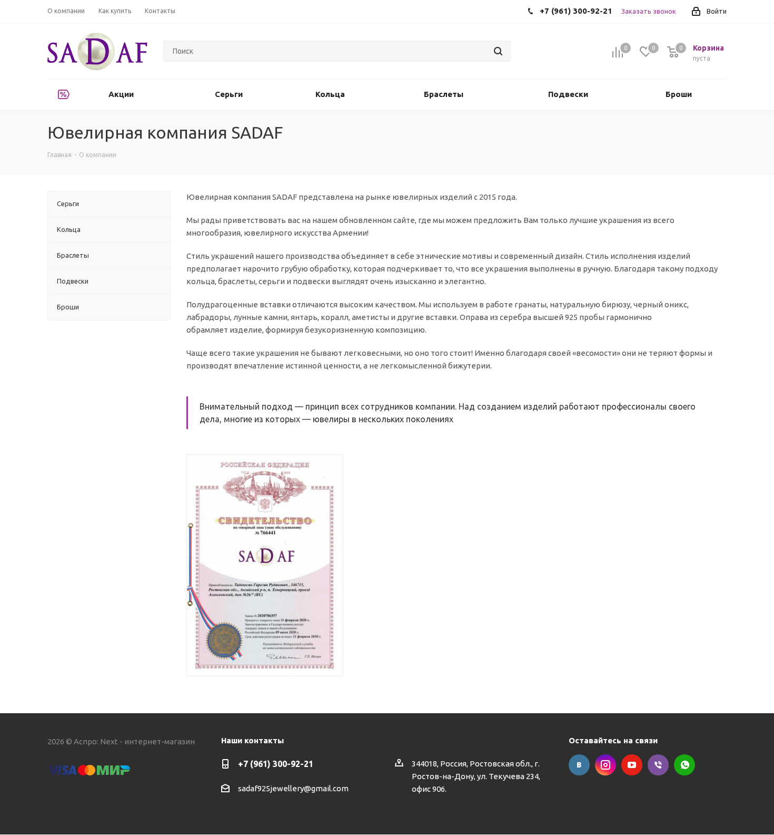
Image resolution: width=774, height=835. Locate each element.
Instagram (605, 764)
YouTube (631, 764)
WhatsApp (684, 764)
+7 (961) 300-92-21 (275, 764)
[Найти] (498, 51)
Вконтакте (579, 764)
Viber (658, 764)
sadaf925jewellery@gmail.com (293, 788)
